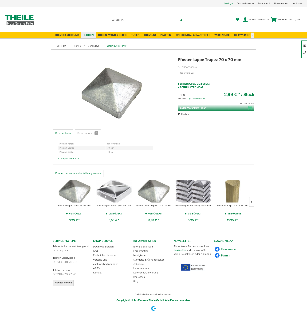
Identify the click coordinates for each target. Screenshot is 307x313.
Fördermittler (140, 251)
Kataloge (228, 3)
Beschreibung (63, 133)
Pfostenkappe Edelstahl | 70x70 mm (193, 205)
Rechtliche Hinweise (104, 255)
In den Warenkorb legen (193, 108)
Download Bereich (103, 246)
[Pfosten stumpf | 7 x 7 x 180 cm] (232, 191)
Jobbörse (297, 3)
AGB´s (96, 268)
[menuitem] (265, 3)
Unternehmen (281, 3)
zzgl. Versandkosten (196, 98)
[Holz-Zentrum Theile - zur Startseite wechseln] (24, 20)
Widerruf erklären (63, 282)
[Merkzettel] (237, 20)
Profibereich (264, 3)
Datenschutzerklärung (145, 272)
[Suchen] (181, 20)
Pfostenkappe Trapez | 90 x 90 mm (114, 205)
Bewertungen (87, 133)
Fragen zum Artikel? (70, 158)
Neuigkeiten (140, 255)
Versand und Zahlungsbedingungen (105, 261)
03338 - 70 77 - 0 (64, 274)
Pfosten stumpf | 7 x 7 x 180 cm (232, 205)
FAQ (95, 251)
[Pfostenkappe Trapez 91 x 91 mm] (74, 191)
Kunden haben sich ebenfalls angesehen (78, 173)
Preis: (181, 94)
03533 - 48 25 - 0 (65, 262)
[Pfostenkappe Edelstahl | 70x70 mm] (193, 191)
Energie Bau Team (143, 246)
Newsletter (180, 250)
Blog (135, 281)
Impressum (139, 277)
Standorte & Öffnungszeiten (149, 259)
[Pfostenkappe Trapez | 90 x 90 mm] (114, 191)
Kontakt (97, 272)
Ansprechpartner (246, 3)
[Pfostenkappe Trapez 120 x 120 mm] (153, 191)
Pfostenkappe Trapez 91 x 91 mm (74, 205)
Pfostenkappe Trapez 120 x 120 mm (153, 205)
